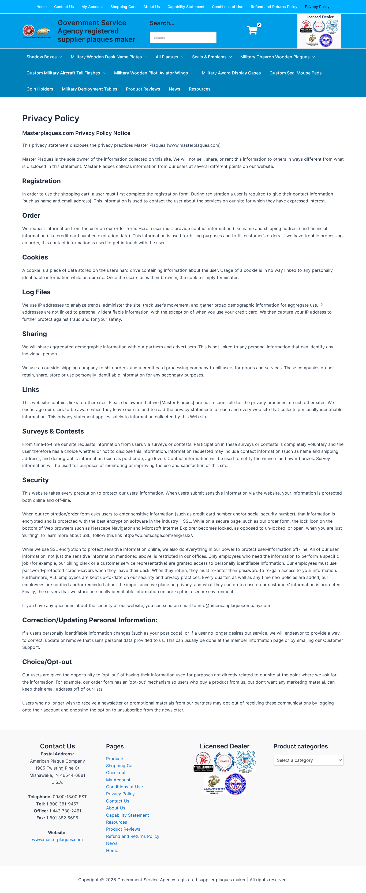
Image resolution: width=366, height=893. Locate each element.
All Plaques (167, 56)
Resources (200, 89)
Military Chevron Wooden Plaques (275, 56)
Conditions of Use (227, 6)
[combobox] (309, 760)
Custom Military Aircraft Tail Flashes (63, 73)
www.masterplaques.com (57, 839)
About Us (151, 6)
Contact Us (64, 6)
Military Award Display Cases (231, 73)
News (174, 89)
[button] (59, 57)
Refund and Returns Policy (274, 6)
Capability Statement (185, 6)
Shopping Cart (123, 6)
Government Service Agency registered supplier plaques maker (96, 30)
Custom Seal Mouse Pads (296, 73)
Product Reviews (143, 89)
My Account (92, 6)
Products (115, 758)
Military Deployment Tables (89, 89)
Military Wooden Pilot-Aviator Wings (151, 73)
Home (41, 6)
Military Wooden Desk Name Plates (106, 56)
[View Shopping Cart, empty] (252, 31)
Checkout (116, 772)
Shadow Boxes (42, 56)
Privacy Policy (317, 6)
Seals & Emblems (209, 56)
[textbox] (306, 760)
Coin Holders (40, 89)
